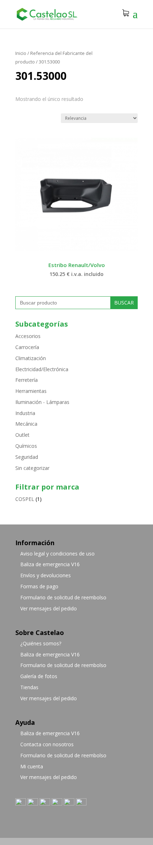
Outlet (22, 434)
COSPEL (24, 499)
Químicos (26, 445)
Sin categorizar (32, 468)
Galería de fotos (38, 676)
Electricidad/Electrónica (41, 369)
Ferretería (26, 380)
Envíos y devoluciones (45, 575)
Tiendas (29, 687)
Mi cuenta (31, 766)
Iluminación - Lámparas (42, 402)
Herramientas (31, 391)
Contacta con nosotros (47, 744)
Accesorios (28, 336)
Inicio (20, 53)
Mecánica (26, 423)
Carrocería (27, 347)
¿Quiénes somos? (40, 643)
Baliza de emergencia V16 (50, 564)
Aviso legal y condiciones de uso (57, 553)
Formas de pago (39, 586)
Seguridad (26, 457)
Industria (25, 413)
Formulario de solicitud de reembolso (63, 597)
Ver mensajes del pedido (48, 608)
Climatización (30, 358)
